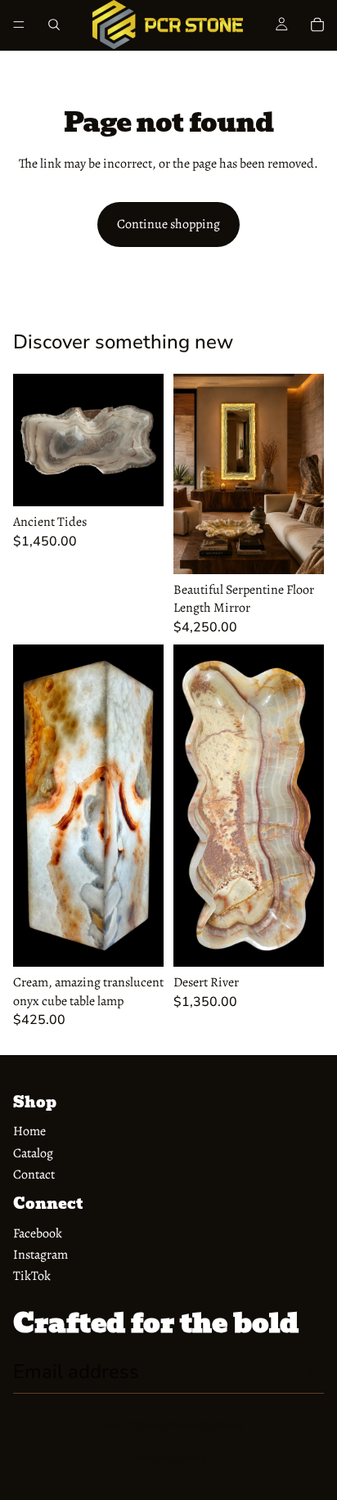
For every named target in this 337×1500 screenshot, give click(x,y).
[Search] (54, 25)
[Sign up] (307, 1372)
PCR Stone (143, 1424)
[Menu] (19, 24)
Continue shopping (168, 224)
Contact (34, 1174)
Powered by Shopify (207, 1424)
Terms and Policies (168, 1457)
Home (29, 1131)
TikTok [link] (32, 1276)
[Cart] (317, 25)
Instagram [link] (40, 1255)
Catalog (33, 1153)
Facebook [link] (37, 1233)
